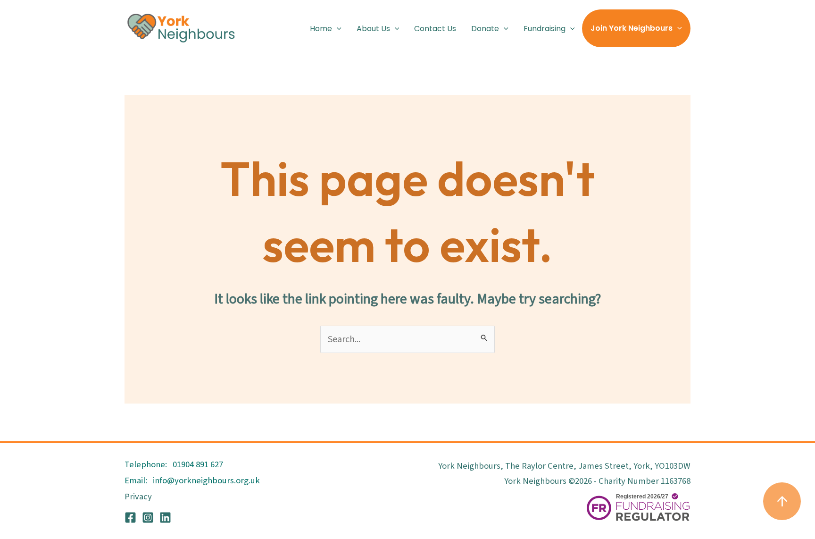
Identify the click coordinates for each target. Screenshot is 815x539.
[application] (336, 28)
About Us (373, 28)
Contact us (435, 28)
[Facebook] (130, 517)
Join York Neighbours (631, 28)
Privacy (138, 496)
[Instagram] (148, 517)
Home (321, 28)
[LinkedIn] (165, 517)
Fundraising (545, 28)
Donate (485, 28)
